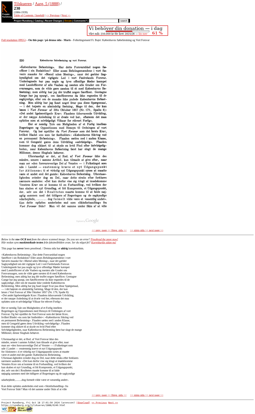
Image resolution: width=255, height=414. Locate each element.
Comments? (80, 20)
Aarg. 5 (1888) (47, 3)
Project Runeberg (23, 20)
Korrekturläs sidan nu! (103, 242)
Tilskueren (23, 3)
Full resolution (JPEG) (13, 40)
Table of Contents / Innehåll (29, 15)
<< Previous (53, 15)
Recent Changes (53, 20)
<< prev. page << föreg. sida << (109, 230)
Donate (68, 20)
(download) (83, 402)
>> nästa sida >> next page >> (146, 230)
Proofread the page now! (104, 239)
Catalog (39, 20)
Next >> (66, 15)
